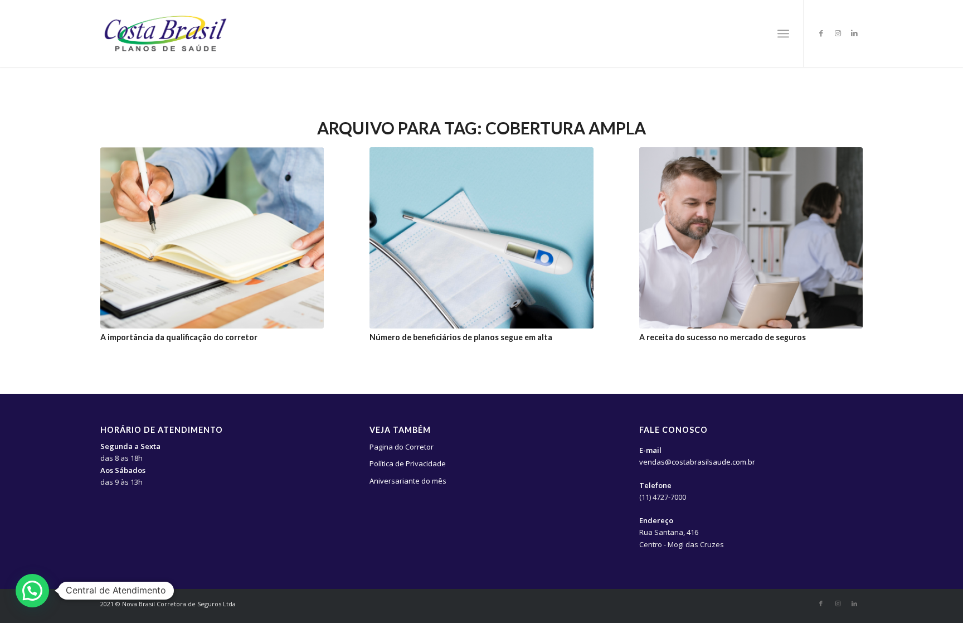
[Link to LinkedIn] (854, 33)
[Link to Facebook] (821, 33)
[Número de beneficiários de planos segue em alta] (481, 238)
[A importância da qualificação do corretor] (212, 238)
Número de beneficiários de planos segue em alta (460, 337)
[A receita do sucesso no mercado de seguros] (751, 238)
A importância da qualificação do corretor (178, 337)
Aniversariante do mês (407, 481)
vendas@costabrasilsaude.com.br (697, 462)
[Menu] (783, 33)
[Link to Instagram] (837, 33)
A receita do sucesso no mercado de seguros (722, 337)
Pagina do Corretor (401, 447)
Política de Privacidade (407, 463)
